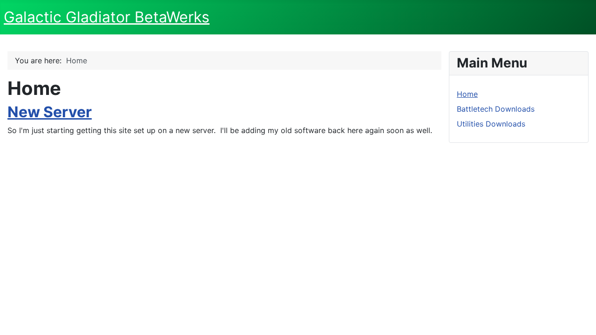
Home (467, 94)
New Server (49, 112)
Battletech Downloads (496, 109)
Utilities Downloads (491, 123)
